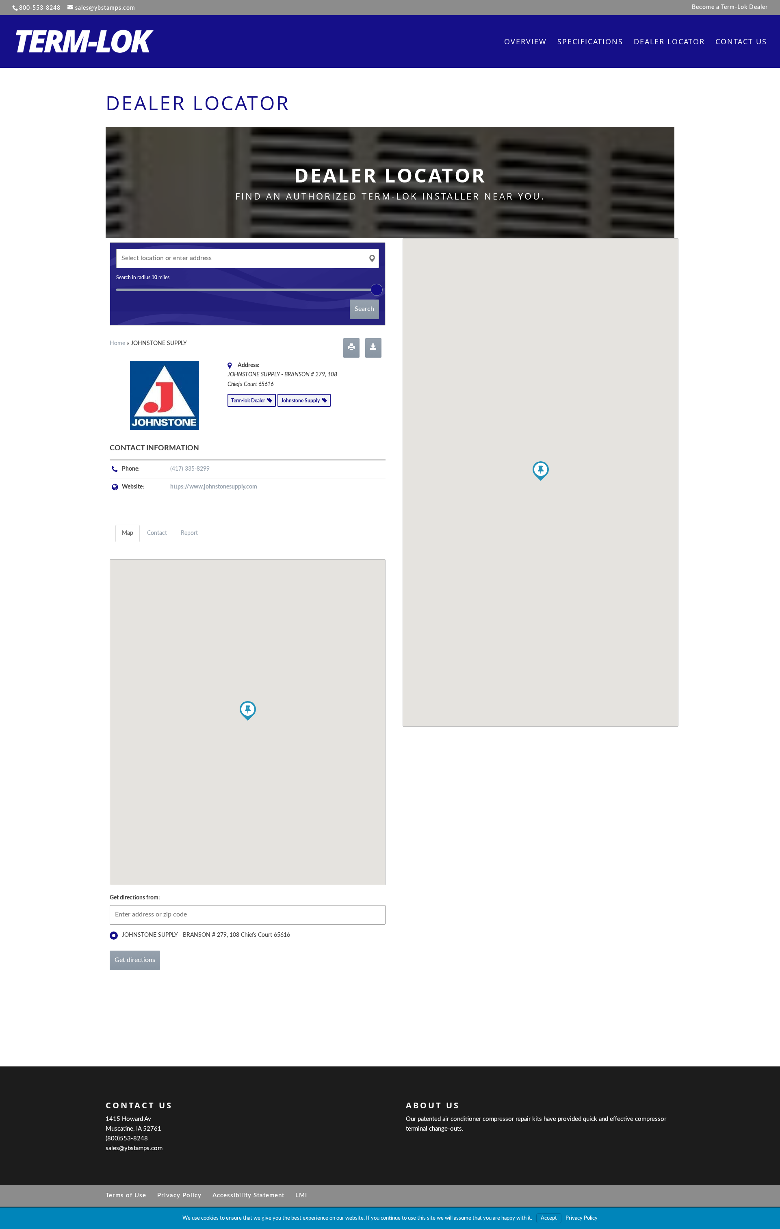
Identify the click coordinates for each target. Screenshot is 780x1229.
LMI (301, 1195)
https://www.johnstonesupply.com (213, 487)
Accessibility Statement (248, 1195)
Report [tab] (189, 533)
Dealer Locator (669, 42)
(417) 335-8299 (190, 469)
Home (117, 343)
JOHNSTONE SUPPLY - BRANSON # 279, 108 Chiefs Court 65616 (206, 935)
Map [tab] (127, 533)
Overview (525, 42)
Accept (549, 1218)
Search (364, 309)
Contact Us (741, 42)
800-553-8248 (40, 8)
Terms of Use (126, 1195)
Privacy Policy (179, 1195)
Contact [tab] (157, 533)
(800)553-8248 (127, 1139)
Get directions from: (135, 898)
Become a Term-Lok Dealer (730, 7)
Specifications (590, 42)
